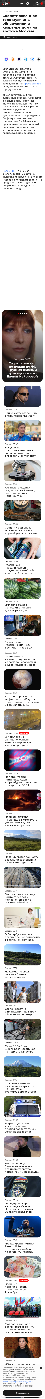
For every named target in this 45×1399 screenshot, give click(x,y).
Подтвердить (22, 1393)
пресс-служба (32, 83)
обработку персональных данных (18, 1382)
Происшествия (10, 37)
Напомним (9, 171)
